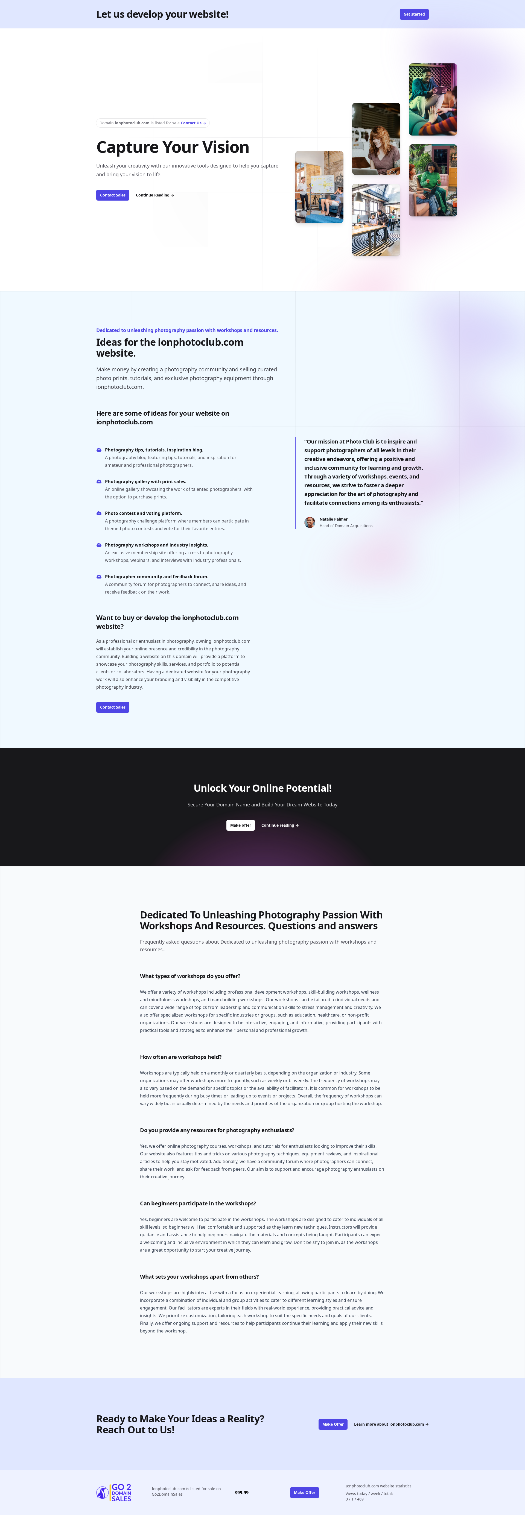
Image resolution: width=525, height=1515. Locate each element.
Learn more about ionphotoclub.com (391, 1424)
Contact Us (193, 122)
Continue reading (280, 825)
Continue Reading (155, 195)
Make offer (242, 825)
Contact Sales (113, 195)
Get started (414, 14)
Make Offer (333, 1424)
